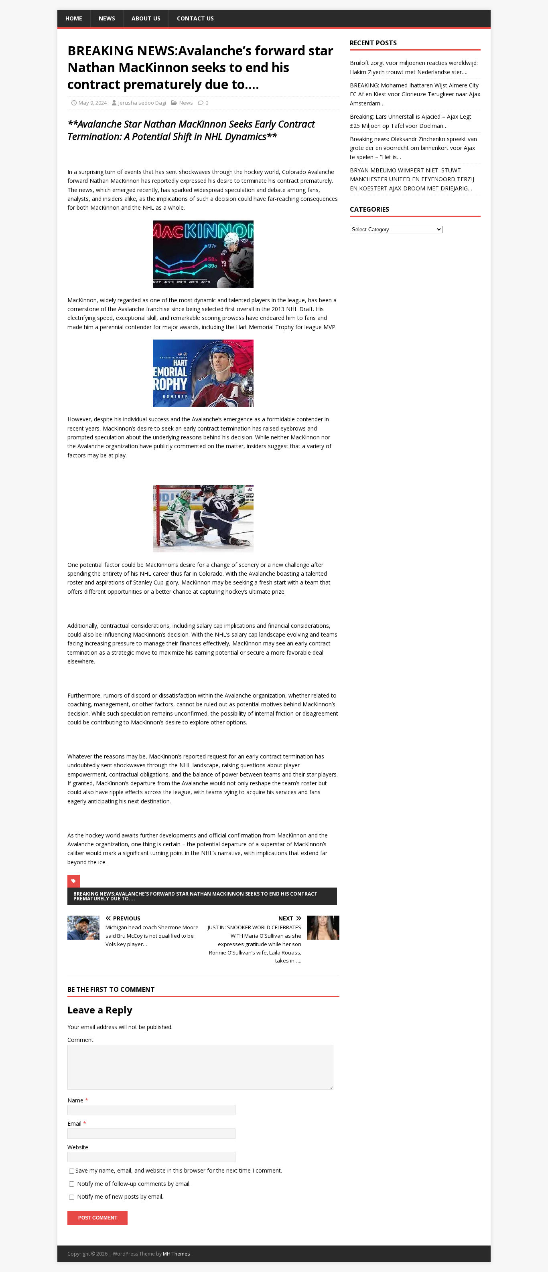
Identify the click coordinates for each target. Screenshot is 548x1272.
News (186, 102)
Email (75, 1123)
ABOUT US (146, 18)
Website (77, 1147)
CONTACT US (195, 18)
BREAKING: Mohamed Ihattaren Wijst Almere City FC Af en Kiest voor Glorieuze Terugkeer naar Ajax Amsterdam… (415, 94)
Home (73, 18)
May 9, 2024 (93, 102)
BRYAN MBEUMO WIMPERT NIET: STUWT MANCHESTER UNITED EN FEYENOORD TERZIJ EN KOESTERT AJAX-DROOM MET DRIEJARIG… (412, 179)
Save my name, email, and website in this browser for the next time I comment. (178, 1170)
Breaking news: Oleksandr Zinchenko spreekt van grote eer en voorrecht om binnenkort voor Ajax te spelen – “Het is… (413, 148)
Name (76, 1100)
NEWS (107, 18)
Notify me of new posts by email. (120, 1196)
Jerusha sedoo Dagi (142, 102)
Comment (80, 1039)
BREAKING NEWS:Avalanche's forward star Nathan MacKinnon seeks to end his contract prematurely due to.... (195, 896)
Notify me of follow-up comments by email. (134, 1183)
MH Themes (176, 1253)
